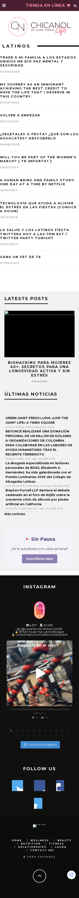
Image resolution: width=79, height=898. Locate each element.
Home (17, 840)
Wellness (40, 840)
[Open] (39, 673)
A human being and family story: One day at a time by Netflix (37, 182)
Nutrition (31, 843)
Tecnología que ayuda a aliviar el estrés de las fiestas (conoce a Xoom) (38, 207)
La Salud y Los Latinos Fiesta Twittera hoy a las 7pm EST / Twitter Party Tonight (34, 234)
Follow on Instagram (42, 744)
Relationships (32, 847)
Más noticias (14, 514)
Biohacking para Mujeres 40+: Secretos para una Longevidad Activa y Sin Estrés (39, 369)
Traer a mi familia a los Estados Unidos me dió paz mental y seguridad (38, 61)
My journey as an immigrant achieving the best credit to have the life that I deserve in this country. (35, 90)
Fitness (56, 843)
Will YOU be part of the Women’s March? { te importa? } (38, 159)
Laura (61, 847)
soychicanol (39, 644)
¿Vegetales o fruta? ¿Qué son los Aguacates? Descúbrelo (39, 136)
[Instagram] (67, 700)
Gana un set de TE (20, 257)
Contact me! (42, 850)
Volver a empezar (20, 115)
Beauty (64, 840)
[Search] (75, 5)
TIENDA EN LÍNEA (46, 5)
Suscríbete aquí (39, 559)
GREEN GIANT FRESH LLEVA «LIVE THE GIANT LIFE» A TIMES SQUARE (36, 420)
